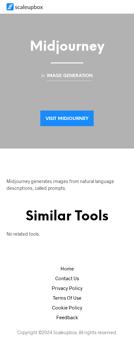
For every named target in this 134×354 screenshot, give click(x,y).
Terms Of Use (67, 298)
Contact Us (67, 278)
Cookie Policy (67, 307)
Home (67, 268)
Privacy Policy (67, 288)
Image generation (70, 75)
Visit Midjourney (67, 118)
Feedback (67, 317)
